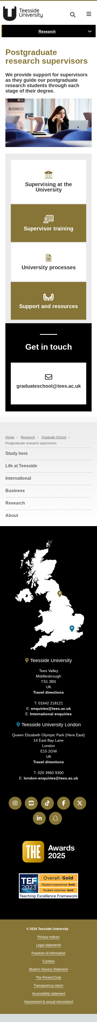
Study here (16, 453)
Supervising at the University (48, 187)
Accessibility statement (48, 994)
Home (9, 437)
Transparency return (48, 985)
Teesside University (23, 13)
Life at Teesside (21, 466)
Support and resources (48, 306)
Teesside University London (50, 724)
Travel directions (48, 692)
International (18, 478)
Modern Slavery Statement (48, 969)
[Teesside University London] (72, 628)
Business (15, 490)
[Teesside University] (59, 594)
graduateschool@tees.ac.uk (48, 386)
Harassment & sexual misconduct (48, 1002)
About (11, 515)
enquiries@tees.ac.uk (51, 708)
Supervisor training (48, 228)
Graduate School (53, 437)
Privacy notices (48, 937)
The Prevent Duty (48, 977)
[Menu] (89, 14)
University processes (49, 267)
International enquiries (51, 714)
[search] (72, 14)
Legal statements (48, 945)
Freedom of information (48, 953)
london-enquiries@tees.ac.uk (51, 778)
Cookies (49, 961)
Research (47, 31)
